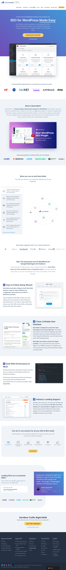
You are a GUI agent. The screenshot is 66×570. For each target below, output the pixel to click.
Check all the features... (9, 232)
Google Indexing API (6, 548)
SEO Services (56, 543)
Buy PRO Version (33, 524)
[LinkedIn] (11, 565)
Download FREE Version (33, 527)
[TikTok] (13, 565)
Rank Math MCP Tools (20, 555)
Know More (33, 451)
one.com (44, 541)
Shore (43, 552)
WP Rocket (44, 543)
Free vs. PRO (56, 551)
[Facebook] (8, 565)
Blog (31, 550)
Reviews (4, 541)
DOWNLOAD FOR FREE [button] (33, 35)
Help (42, 7)
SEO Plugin (19, 7)
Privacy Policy (33, 545)
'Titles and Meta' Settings (21, 551)
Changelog (4, 543)
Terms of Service (19, 565)
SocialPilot (44, 554)
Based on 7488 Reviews (8, 490)
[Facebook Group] (4, 565)
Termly (43, 550)
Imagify (43, 545)
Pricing (31, 7)
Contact (31, 543)
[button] (33, 135)
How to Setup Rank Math (21, 541)
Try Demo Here (33, 39)
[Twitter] (2, 565)
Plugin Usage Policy (36, 565)
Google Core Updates (6, 550)
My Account (54, 7)
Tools (38, 7)
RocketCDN (44, 548)
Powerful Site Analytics (21, 553)
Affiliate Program (57, 549)
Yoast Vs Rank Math (6, 545)
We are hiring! (33, 548)
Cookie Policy (27, 565)
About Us (32, 541)
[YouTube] (6, 565)
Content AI (25, 7)
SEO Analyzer (56, 541)
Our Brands (47, 7)
